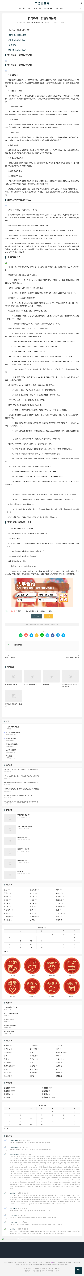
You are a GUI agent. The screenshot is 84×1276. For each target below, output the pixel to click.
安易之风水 (59, 8)
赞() (61, 22)
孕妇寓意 (60, 1072)
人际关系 (60, 913)
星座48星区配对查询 (11, 684)
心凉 (6, 1056)
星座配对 (34, 890)
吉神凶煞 (60, 1045)
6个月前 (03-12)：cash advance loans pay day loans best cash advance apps (30, 1209)
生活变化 (34, 1059)
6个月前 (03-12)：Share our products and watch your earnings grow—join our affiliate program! (36, 1223)
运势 (33, 910)
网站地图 (42, 1268)
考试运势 (60, 1062)
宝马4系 (33, 1066)
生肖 (40, 8)
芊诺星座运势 (48, 8)
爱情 (59, 890)
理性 (32, 1052)
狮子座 (7, 903)
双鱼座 (33, 903)
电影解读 (34, 1045)
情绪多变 (34, 1056)
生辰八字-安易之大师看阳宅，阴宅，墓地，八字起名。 (35, 611)
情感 (35, 8)
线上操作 (8, 1045)
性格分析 (60, 896)
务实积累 (8, 1072)
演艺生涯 (60, 1076)
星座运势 (60, 900)
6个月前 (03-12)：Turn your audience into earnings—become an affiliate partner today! (33, 1216)
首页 (19, 8)
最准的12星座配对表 (30, 684)
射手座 (33, 896)
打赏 (48, 616)
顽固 (32, 1062)
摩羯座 (7, 893)
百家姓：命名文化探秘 (72, 657)
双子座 (7, 906)
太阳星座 (34, 920)
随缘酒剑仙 (18, 645)
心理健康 (34, 917)
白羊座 (59, 893)
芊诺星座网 (42, 3)
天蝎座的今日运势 (10, 1025)
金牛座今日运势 (9, 1032)
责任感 (7, 1069)
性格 (59, 910)
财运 (33, 913)
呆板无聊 (8, 1076)
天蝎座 (7, 896)
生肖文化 (60, 1059)
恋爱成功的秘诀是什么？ (17, 50)
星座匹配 (60, 920)
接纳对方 (8, 1049)
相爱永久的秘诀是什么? (17, 40)
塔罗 (24, 8)
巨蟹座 (7, 900)
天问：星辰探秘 (10, 657)
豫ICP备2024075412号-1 (52, 1268)
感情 (33, 906)
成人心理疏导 (61, 1052)
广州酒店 (8, 1052)
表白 (58, 1069)
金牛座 (33, 893)
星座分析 (8, 920)
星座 (29, 8)
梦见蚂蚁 (8, 1062)
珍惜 (58, 1056)
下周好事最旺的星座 (10, 1007)
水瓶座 (33, 900)
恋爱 (59, 917)
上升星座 (8, 917)
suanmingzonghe (37, 22)
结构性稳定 (34, 1049)
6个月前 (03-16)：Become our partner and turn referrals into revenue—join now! (30, 1141)
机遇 (58, 1049)
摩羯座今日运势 (9, 1019)
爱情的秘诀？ (13, 45)
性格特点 (60, 906)
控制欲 (33, 1076)
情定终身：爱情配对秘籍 (42, 18)
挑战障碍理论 (9, 1066)
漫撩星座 (46, 684)
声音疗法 (34, 1069)
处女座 (7, 913)
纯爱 (6, 1059)
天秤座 (59, 903)
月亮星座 (8, 910)
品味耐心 (60, 1066)
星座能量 (34, 1072)
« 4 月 (6, 951)
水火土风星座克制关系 (11, 1013)
